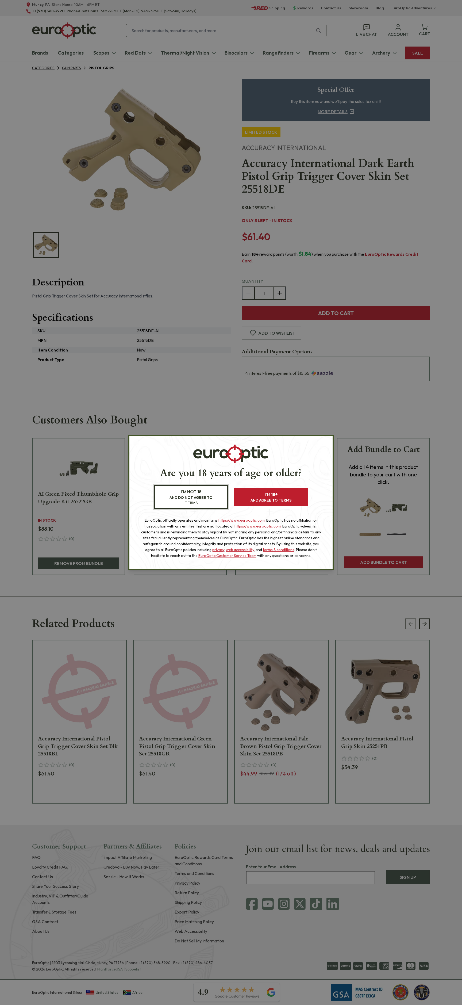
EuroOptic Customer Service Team (227, 555)
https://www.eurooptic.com (241, 520)
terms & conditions (278, 549)
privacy (218, 549)
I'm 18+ (271, 497)
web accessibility (240, 549)
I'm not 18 (191, 497)
